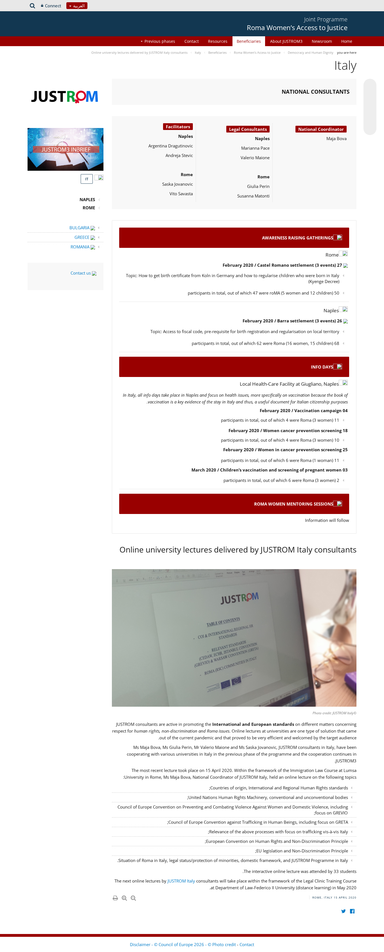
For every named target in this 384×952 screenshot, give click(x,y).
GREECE (82, 237)
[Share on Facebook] (370, 107)
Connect (53, 5)
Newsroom (322, 41)
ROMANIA (81, 247)
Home (346, 41)
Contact (191, 41)
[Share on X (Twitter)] (370, 96)
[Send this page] (370, 128)
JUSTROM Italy (182, 881)
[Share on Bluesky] (370, 86)
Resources (217, 41)
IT (86, 178)
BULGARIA (80, 227)
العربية (78, 5)
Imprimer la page (115, 897)
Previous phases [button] (159, 41)
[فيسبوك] (352, 911)
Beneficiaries (249, 41)
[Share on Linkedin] (370, 118)
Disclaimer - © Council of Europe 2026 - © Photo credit (183, 944)
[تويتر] (343, 911)
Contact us (81, 273)
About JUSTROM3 (286, 41)
